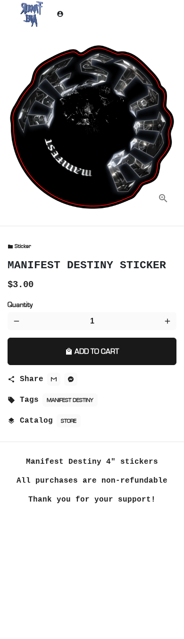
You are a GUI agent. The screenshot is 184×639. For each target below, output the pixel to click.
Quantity (20, 304)
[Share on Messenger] (70, 379)
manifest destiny (70, 400)
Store (68, 421)
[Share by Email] (53, 379)
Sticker (19, 246)
